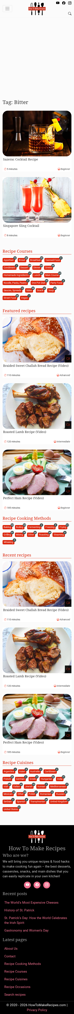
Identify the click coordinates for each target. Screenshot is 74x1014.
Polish (32, 794)
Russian (61, 794)
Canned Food (53, 260)
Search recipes (15, 995)
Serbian (8, 801)
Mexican (9, 794)
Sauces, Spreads (13, 290)
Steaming (59, 534)
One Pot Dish (39, 282)
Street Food (10, 297)
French (8, 778)
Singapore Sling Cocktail (21, 226)
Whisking (9, 542)
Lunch (37, 275)
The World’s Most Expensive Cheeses (31, 903)
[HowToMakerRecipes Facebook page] (63, 3)
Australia (35, 771)
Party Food (56, 282)
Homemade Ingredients (17, 275)
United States (11, 809)
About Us (11, 949)
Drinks (49, 267)
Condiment (10, 267)
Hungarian (47, 778)
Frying (63, 527)
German (21, 778)
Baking (8, 527)
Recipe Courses (15, 971)
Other (31, 534)
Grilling (8, 534)
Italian (17, 786)
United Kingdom (59, 801)
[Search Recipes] (69, 13)
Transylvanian (38, 801)
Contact (9, 956)
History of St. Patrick (19, 910)
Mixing (20, 534)
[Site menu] (7, 8)
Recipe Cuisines (16, 979)
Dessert (24, 267)
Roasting (44, 534)
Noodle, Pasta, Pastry (16, 282)
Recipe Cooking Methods (22, 964)
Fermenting (34, 527)
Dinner (37, 267)
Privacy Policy (37, 1010)
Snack (40, 290)
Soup (51, 290)
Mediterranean (58, 786)
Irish (6, 786)
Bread (22, 260)
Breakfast (36, 260)
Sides (29, 290)
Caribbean (51, 771)
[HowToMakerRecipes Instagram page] (69, 3)
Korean (42, 786)
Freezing (50, 527)
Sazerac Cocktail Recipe (20, 159)
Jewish (29, 786)
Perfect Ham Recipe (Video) (23, 498)
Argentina (9, 771)
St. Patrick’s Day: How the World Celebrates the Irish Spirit (35, 920)
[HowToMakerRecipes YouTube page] (57, 3)
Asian (22, 771)
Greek (33, 778)
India (60, 778)
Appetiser (9, 260)
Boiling (20, 527)
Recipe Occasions (17, 987)
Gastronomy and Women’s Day (26, 930)
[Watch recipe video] (68, 359)
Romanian (46, 794)
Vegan (25, 297)
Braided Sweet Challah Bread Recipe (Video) (35, 366)
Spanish (21, 801)
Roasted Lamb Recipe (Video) (24, 432)
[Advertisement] (37, 57)
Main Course (52, 275)
